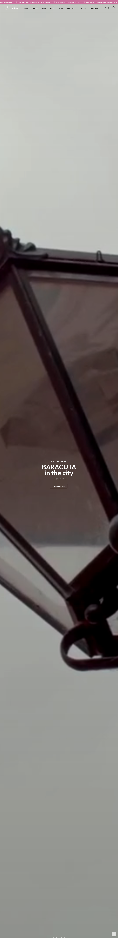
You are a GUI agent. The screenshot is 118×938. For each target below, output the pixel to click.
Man (26, 8)
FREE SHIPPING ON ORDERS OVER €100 (52, 2)
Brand (52, 8)
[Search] (109, 8)
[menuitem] (26, 8)
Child (44, 8)
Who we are (69, 8)
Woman (35, 8)
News (61, 8)
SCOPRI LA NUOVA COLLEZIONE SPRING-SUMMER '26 (18, 2)
